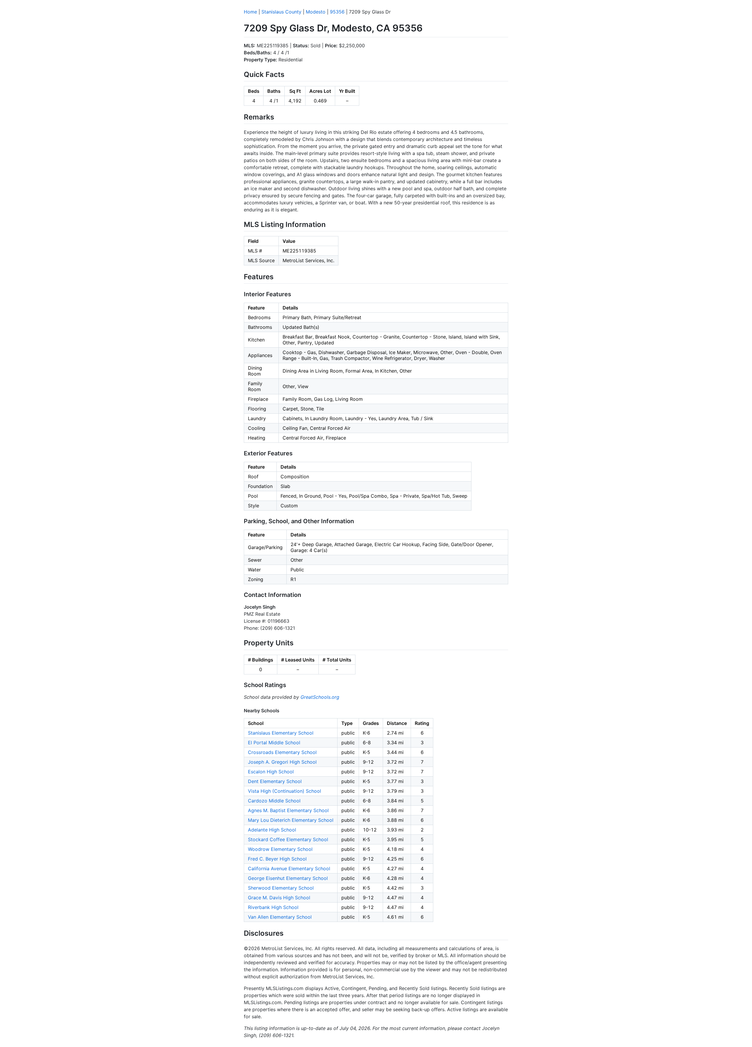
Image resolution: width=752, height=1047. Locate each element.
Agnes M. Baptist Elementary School (288, 810)
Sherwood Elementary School (281, 888)
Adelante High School (272, 830)
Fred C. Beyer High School (277, 859)
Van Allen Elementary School (280, 917)
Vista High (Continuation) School (284, 791)
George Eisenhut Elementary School (288, 878)
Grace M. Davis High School (279, 897)
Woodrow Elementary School (280, 849)
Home (250, 12)
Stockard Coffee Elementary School (288, 839)
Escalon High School (271, 772)
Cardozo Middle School (274, 801)
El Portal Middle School (274, 742)
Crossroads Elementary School (282, 752)
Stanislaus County (281, 12)
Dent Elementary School (275, 781)
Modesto (315, 12)
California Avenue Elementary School (289, 868)
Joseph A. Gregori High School (282, 762)
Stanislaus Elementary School (280, 733)
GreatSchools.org (320, 697)
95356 (337, 12)
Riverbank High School (273, 907)
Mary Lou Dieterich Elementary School (290, 820)
